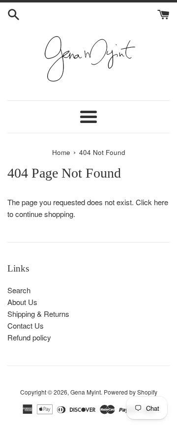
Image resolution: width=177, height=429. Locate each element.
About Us (22, 302)
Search (18, 290)
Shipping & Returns (38, 313)
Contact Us (25, 325)
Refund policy (29, 337)
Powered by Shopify (130, 392)
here (161, 202)
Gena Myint (85, 392)
